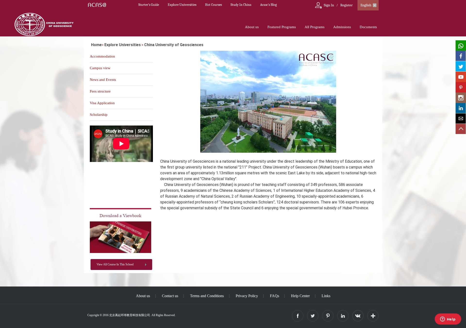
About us (252, 27)
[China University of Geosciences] (120, 252)
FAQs (274, 296)
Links (326, 296)
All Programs (315, 27)
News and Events (103, 80)
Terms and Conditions (207, 296)
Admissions (342, 27)
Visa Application (102, 103)
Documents (368, 27)
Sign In (329, 5)
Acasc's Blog (268, 5)
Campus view (100, 68)
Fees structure (100, 91)
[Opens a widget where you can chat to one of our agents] (447, 319)
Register (346, 5)
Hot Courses (213, 5)
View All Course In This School (115, 264)
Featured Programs (281, 27)
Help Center (300, 296)
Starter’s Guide (148, 5)
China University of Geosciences (173, 44)
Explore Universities (182, 5)
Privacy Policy (247, 296)
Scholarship (99, 115)
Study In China (241, 5)
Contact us (170, 296)
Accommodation (102, 56)
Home (96, 44)
